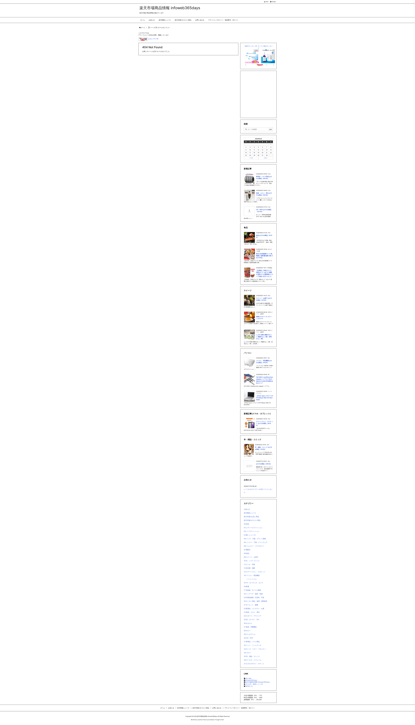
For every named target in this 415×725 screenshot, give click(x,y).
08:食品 (246, 553)
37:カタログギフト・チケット (254, 664)
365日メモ (249, 686)
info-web (248, 678)
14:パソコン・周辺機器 (252, 575)
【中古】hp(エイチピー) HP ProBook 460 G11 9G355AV (264, 398)
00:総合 (246, 524)
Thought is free (219, 719)
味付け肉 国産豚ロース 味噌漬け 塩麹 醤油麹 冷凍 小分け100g (264, 255)
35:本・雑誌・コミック (252, 656)
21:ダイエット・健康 (251, 605)
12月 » (266, 158)
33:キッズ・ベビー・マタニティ (255, 649)
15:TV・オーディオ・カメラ (253, 583)
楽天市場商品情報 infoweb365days (257, 682)
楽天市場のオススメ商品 (252, 520)
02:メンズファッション (252, 531)
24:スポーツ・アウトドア (252, 616)
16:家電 (246, 586)
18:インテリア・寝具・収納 (253, 594)
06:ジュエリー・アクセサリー (254, 546)
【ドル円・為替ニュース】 (254, 684)
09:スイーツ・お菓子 (251, 557)
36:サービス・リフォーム (252, 660)
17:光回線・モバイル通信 (252, 590)
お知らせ (247, 509)
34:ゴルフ (247, 653)
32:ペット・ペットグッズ (252, 645)
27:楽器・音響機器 (250, 627)
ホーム (143, 27)
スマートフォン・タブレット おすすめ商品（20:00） (264, 423)
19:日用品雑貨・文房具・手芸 (254, 597)
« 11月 (251, 158)
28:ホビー (247, 630)
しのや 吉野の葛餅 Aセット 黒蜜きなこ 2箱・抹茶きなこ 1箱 (264, 336)
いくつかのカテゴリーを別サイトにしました (258, 490)
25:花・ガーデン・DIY (251, 619)
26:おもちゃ (248, 623)
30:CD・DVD (248, 638)
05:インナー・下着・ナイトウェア (255, 542)
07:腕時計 (247, 550)
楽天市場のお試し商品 (251, 516)
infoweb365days (251, 680)
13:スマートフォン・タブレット (255, 572)
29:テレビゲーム (249, 634)
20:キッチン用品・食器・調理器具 (255, 601)
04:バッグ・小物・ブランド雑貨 (255, 539)
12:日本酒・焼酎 (249, 568)
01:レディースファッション (253, 528)
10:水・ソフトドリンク (252, 561)
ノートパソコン (251, 579)
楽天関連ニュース (250, 513)
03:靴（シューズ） (250, 535)
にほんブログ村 (153, 39)
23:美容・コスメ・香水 (252, 612)
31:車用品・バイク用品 (252, 641)
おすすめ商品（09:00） (264, 464)
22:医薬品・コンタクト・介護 (254, 608)
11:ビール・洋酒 (249, 564)
